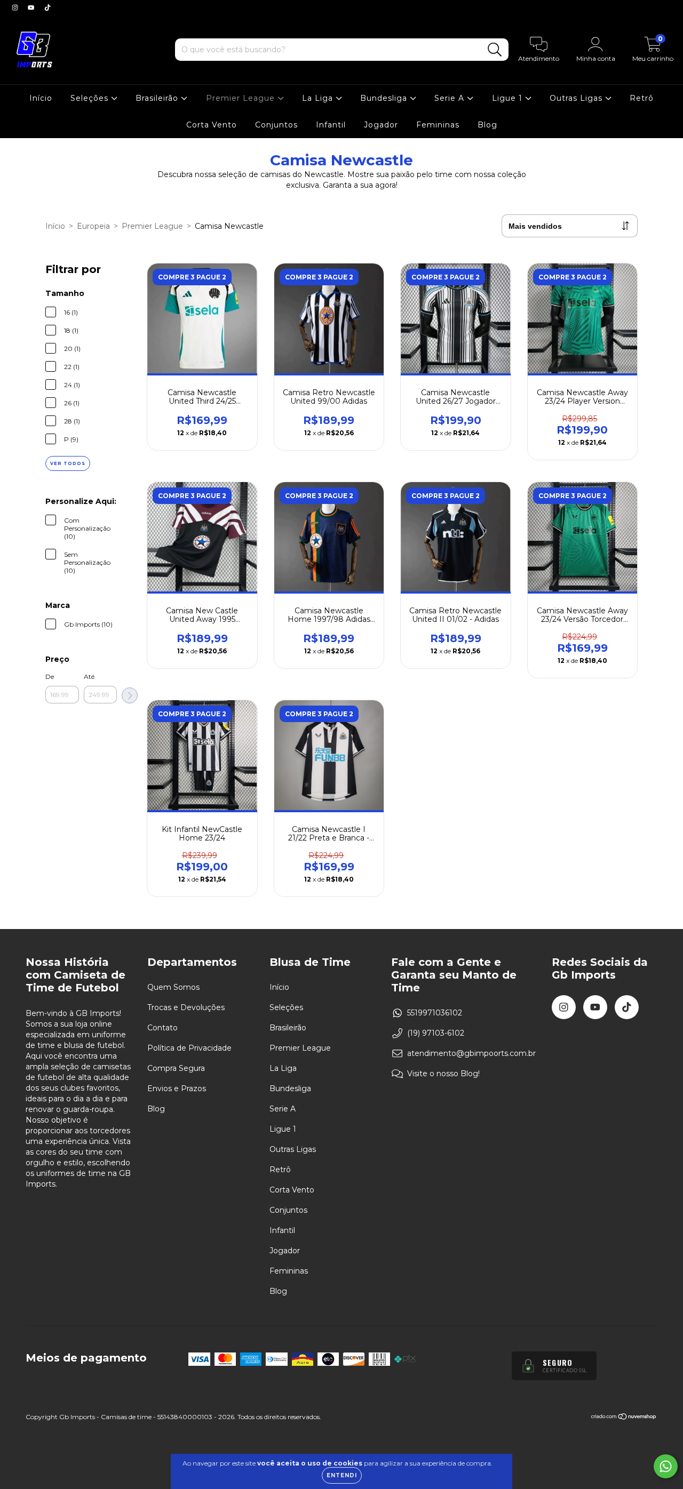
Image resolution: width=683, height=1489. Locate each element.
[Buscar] (494, 49)
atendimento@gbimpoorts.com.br (471, 1053)
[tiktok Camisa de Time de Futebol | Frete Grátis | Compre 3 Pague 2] (47, 7)
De (49, 677)
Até (89, 677)
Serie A (450, 98)
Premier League (241, 98)
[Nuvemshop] (624, 1418)
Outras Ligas (577, 98)
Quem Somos (173, 987)
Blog (487, 125)
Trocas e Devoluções (186, 1007)
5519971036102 (434, 1013)
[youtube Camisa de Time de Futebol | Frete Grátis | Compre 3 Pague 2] (32, 7)
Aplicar (130, 695)
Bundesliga (385, 98)
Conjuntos (276, 125)
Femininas (437, 125)
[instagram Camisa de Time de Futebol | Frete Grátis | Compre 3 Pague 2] (16, 7)
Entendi (342, 1475)
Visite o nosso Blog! (443, 1073)
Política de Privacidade (189, 1048)
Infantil (331, 125)
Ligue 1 (508, 98)
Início (40, 98)
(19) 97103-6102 (435, 1033)
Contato (162, 1027)
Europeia (93, 226)
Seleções (90, 98)
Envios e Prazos (176, 1088)
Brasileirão (158, 98)
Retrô (642, 98)
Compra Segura (176, 1068)
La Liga (319, 98)
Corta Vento (211, 125)
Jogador (381, 125)
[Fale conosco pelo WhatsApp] (666, 1466)
